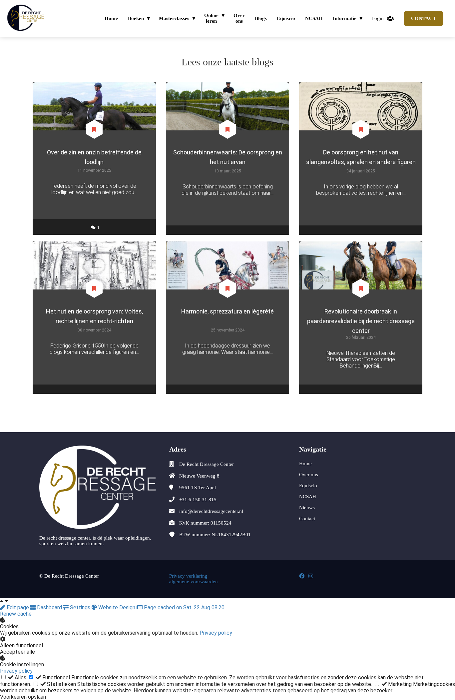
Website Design (117, 607)
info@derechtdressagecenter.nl (211, 511)
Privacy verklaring (188, 576)
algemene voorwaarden (195, 581)
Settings (80, 607)
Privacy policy (216, 633)
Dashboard (49, 607)
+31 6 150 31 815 (198, 499)
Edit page (17, 607)
